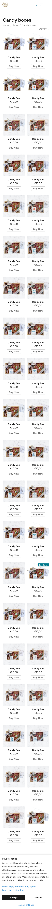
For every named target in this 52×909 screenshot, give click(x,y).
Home (6, 25)
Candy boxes (29, 25)
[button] (5, 4)
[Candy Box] (14, 43)
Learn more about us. (13, 890)
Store (15, 25)
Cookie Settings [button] (26, 904)
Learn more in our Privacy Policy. (19, 886)
